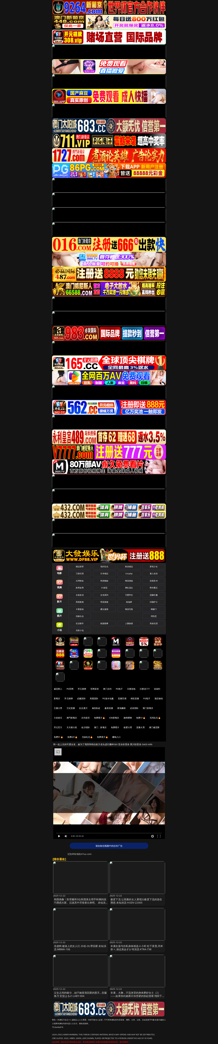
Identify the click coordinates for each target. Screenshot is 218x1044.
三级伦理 (80, 573)
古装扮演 (80, 595)
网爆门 (154, 609)
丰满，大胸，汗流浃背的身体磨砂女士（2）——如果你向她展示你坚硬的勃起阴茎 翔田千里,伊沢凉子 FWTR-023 (136, 996)
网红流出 (129, 587)
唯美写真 (129, 609)
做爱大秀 (128, 727)
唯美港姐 (129, 580)
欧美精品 (129, 566)
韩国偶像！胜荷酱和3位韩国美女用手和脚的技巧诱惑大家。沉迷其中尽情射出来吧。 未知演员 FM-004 (80, 903)
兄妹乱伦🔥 (87, 737)
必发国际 (134, 708)
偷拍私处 (96, 708)
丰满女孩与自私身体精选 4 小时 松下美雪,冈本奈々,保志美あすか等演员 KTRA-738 (136, 947)
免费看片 (115, 727)
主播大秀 (58, 708)
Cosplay (129, 573)
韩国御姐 (104, 580)
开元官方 (58, 727)
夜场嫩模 (121, 708)
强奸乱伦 (104, 566)
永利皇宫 (85, 717)
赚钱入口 (116, 737)
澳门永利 (107, 688)
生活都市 (80, 623)
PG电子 (119, 688)
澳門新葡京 (72, 717)
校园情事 (104, 623)
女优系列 (104, 595)
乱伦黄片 (83, 708)
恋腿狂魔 (154, 595)
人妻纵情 (129, 623)
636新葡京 (114, 717)
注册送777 (145, 688)
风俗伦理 (154, 623)
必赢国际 (81, 698)
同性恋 (154, 616)
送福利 (157, 688)
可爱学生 (129, 595)
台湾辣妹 (80, 580)
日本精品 (104, 573)
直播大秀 (140, 727)
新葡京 (57, 698)
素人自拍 (154, 573)
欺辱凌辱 (80, 587)
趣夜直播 (109, 708)
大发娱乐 (58, 717)
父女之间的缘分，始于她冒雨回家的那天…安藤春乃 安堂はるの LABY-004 (80, 994)
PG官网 (70, 688)
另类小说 (80, 630)
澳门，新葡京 (100, 727)
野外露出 (154, 587)
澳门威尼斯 (154, 727)
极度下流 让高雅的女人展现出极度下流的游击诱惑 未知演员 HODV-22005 (136, 901)
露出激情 (104, 609)
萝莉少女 (154, 566)
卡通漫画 (80, 609)
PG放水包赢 (108, 698)
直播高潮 (122, 698)
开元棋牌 (82, 688)
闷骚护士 (154, 602)
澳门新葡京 (148, 708)
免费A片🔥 (72, 737)
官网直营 (94, 688)
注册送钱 (131, 688)
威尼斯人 (58, 688)
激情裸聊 (128, 717)
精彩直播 (135, 698)
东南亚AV (154, 580)
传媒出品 (80, 616)
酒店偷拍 (159, 698)
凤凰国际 (94, 698)
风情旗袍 (80, 602)
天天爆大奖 (72, 727)
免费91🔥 (58, 737)
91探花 (104, 587)
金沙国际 (85, 727)
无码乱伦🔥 (155, 717)
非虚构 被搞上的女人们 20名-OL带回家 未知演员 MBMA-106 (80, 947)
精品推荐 (80, 566)
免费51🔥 (140, 717)
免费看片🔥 (99, 717)
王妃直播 (71, 708)
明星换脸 (104, 602)
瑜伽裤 (129, 602)
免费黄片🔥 (102, 737)
